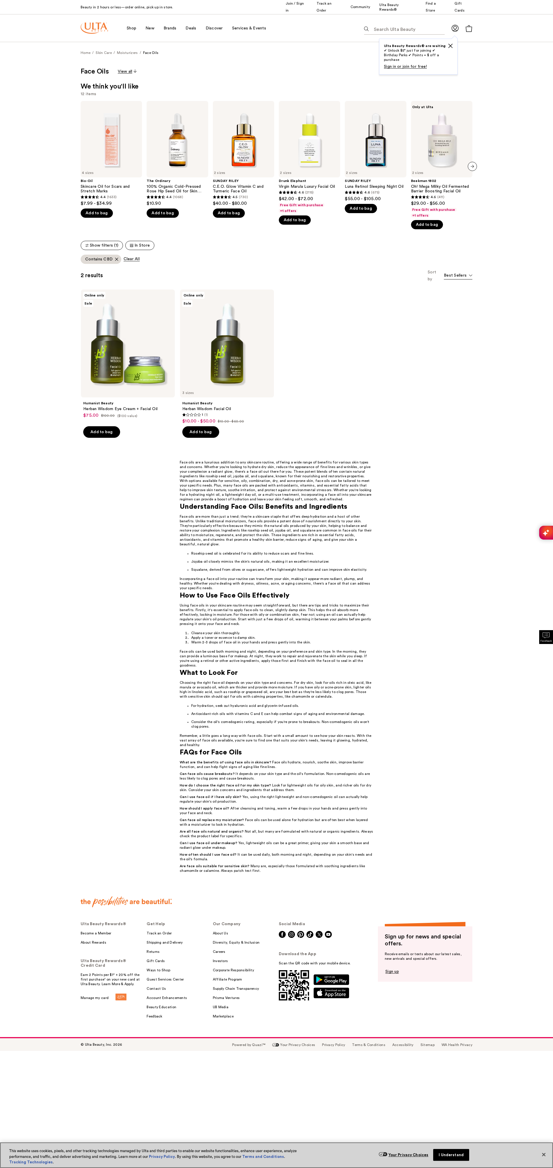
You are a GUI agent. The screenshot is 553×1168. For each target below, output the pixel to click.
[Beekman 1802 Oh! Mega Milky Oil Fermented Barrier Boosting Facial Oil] (441, 159)
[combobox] (458, 276)
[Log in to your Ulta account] (455, 28)
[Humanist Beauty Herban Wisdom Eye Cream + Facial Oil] (128, 354)
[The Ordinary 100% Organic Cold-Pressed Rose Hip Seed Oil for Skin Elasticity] (177, 153)
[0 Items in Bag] (468, 28)
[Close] (543, 1154)
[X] (450, 46)
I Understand (451, 1155)
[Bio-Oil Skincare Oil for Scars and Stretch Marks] (111, 153)
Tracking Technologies (31, 1162)
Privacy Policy (162, 1156)
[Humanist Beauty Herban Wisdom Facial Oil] (227, 357)
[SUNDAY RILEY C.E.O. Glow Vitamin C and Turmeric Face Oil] (243, 153)
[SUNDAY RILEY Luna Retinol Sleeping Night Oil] (375, 151)
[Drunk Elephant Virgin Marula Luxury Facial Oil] (309, 157)
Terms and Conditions (263, 1156)
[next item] (472, 166)
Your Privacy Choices (409, 1155)
